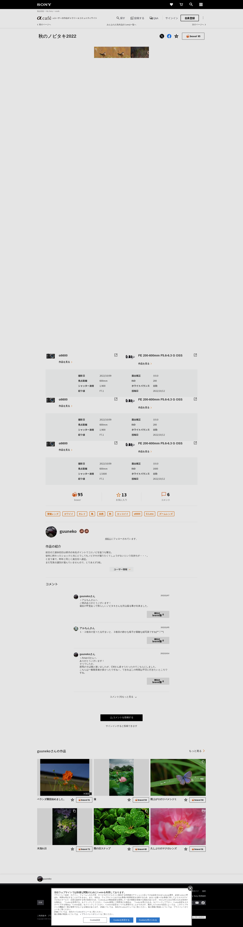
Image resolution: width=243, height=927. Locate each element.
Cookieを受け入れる (148, 920)
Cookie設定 (95, 920)
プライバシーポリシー (91, 914)
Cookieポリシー (82, 912)
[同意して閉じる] (190, 888)
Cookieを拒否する (121, 920)
